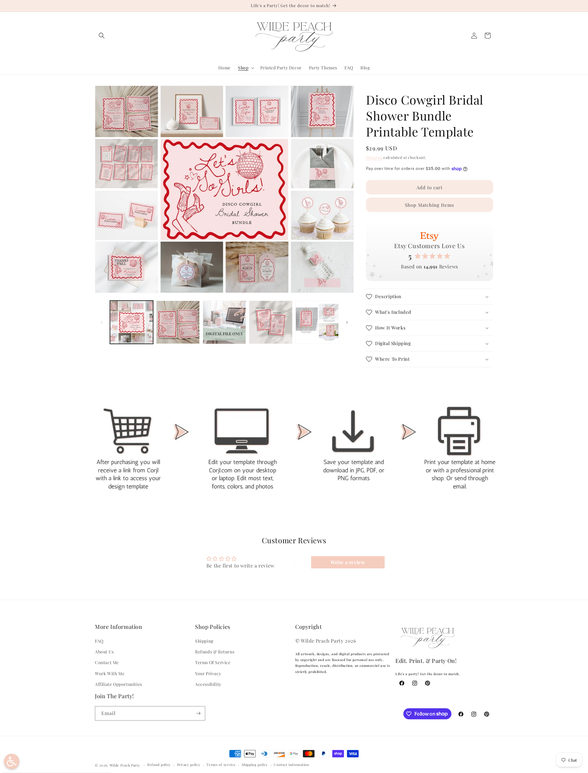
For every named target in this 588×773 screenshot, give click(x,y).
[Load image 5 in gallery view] (317, 322)
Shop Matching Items (429, 205)
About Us (104, 652)
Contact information (291, 764)
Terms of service (221, 764)
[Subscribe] (198, 713)
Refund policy (159, 764)
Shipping (374, 157)
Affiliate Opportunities (118, 684)
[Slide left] (101, 322)
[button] (101, 35)
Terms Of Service (213, 662)
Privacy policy (189, 764)
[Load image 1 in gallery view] (131, 322)
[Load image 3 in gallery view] (224, 322)
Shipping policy (255, 764)
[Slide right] (347, 322)
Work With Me (109, 673)
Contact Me (107, 662)
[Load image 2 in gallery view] (177, 322)
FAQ (99, 641)
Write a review (347, 562)
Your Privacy (208, 673)
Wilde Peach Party (125, 765)
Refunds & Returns (214, 652)
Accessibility (208, 684)
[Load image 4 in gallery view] (270, 322)
